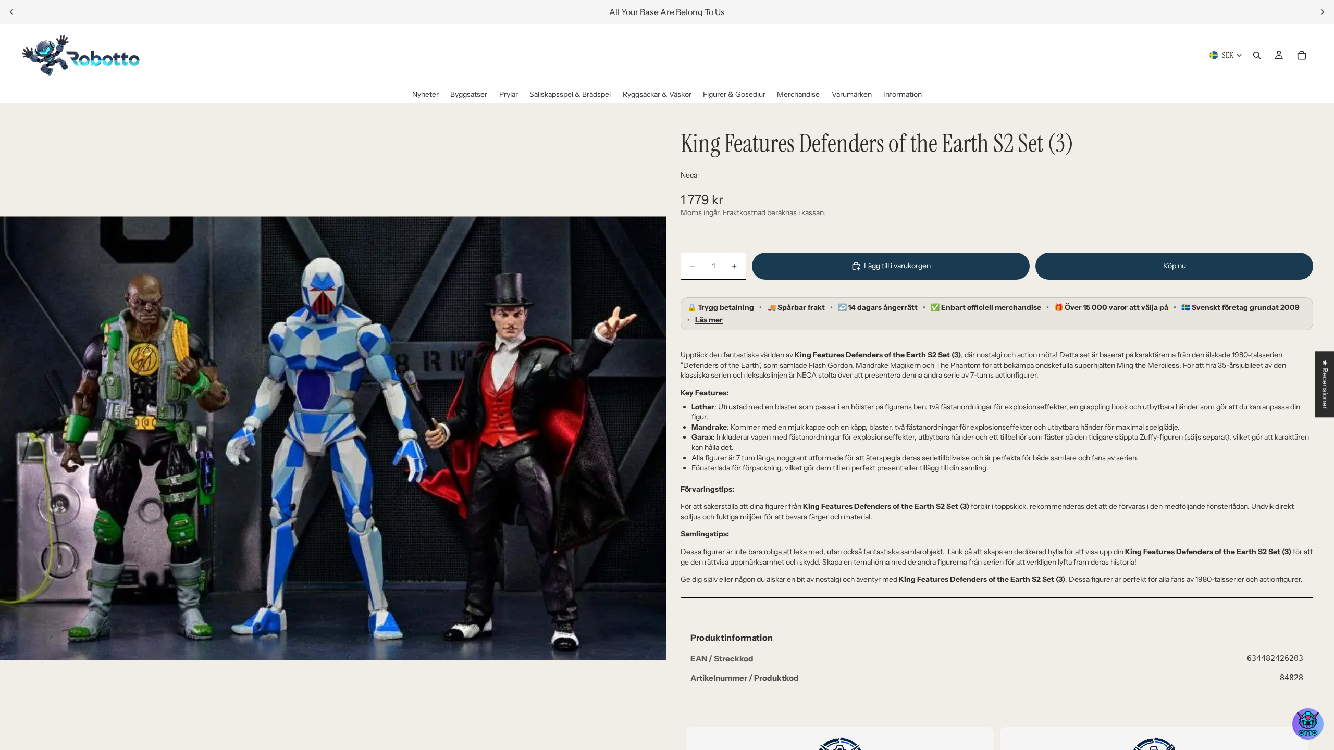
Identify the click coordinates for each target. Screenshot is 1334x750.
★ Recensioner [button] (1325, 384)
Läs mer (709, 320)
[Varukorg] (1301, 55)
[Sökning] (1256, 55)
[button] (1308, 724)
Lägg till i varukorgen (897, 265)
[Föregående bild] (11, 12)
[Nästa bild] (1322, 12)
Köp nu (1174, 265)
